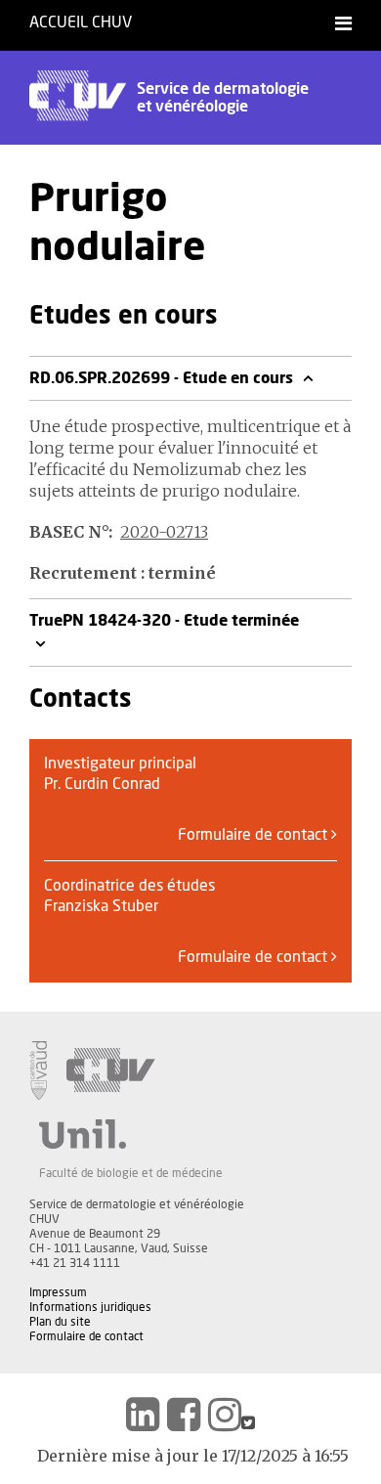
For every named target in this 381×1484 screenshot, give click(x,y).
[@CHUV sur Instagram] (224, 1414)
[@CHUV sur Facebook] (183, 1414)
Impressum (58, 1292)
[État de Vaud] (38, 1070)
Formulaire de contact (254, 835)
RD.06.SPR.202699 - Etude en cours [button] (163, 378)
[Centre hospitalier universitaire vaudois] (110, 1070)
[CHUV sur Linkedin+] (142, 1414)
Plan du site (60, 1322)
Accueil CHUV (80, 22)
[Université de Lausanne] (131, 1134)
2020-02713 (164, 532)
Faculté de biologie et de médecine (131, 1173)
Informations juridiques (90, 1307)
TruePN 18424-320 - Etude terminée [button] (164, 621)
